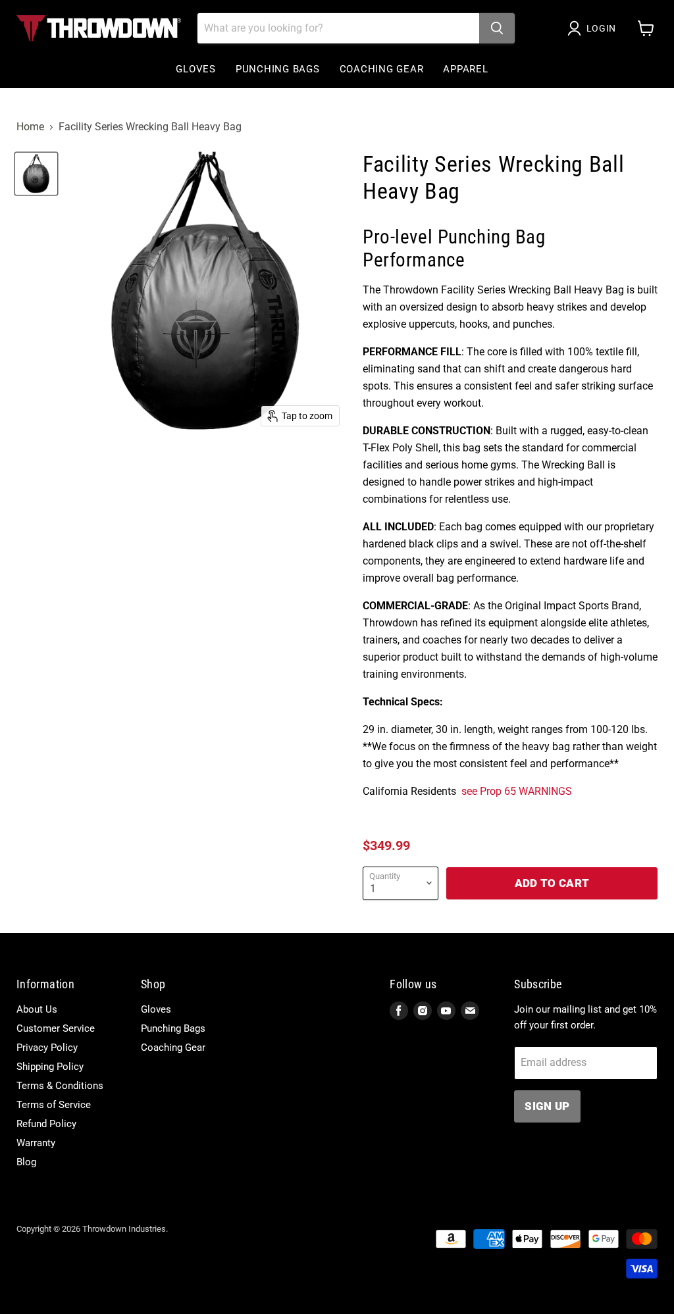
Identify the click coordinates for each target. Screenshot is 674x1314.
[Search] (497, 28)
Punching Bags (278, 69)
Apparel (465, 69)
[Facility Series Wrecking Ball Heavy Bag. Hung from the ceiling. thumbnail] (36, 174)
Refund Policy (46, 1124)
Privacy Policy (47, 1047)
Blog (26, 1162)
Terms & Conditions (59, 1086)
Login (601, 28)
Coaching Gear (382, 69)
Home (30, 127)
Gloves (196, 69)
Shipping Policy (50, 1067)
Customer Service (55, 1028)
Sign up (547, 1106)
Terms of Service (53, 1105)
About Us (36, 1009)
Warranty (35, 1143)
